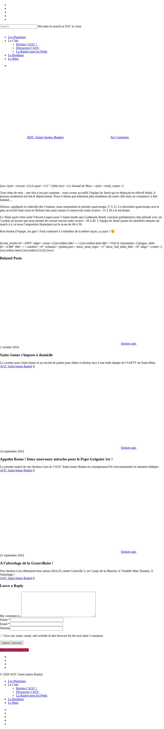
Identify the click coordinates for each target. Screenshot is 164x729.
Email (5, 624)
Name (5, 619)
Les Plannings (17, 681)
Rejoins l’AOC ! (26, 688)
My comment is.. (10, 616)
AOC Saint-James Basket (45, 137)
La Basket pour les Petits (31, 695)
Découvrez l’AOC (27, 692)
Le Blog (13, 702)
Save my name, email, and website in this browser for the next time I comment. (53, 635)
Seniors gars (82, 116)
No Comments (119, 137)
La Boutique (16, 699)
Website (5, 628)
